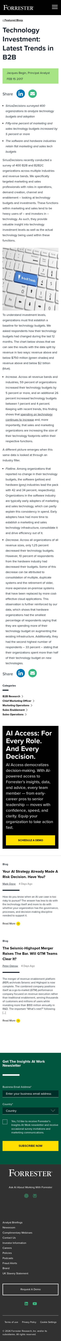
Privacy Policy (29, 1322)
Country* (8, 1104)
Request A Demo (31, 1289)
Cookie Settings (48, 1322)
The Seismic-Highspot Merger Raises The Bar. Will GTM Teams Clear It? (30, 953)
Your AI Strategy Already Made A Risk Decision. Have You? (30, 874)
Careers (7, 1248)
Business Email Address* (17, 1087)
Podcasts (8, 1258)
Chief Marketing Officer (17, 701)
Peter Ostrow (10, 966)
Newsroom (9, 1227)
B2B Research (11, 696)
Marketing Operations (16, 705)
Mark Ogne (9, 884)
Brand (6, 1268)
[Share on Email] (32, 93)
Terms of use (11, 1322)
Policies (7, 1253)
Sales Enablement (14, 710)
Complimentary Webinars (17, 1233)
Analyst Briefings (12, 1222)
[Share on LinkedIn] (20, 93)
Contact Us (9, 1238)
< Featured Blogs (13, 20)
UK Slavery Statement (15, 1273)
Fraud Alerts (10, 1263)
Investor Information (14, 1243)
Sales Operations (13, 714)
